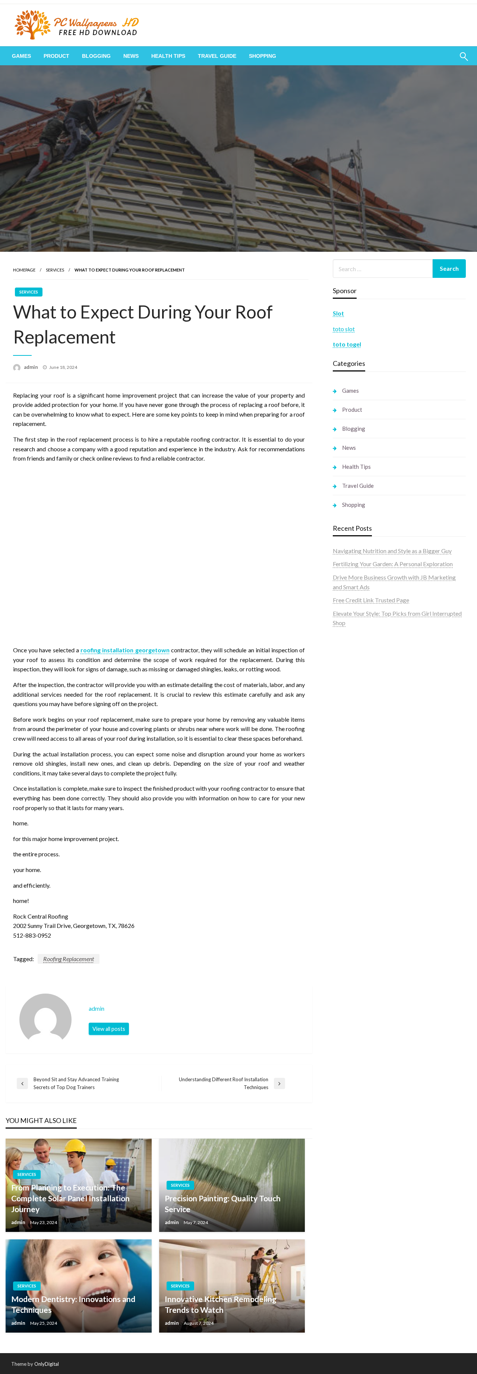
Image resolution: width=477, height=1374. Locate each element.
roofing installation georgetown (124, 649)
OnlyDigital (46, 1364)
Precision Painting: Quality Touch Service (223, 1203)
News (131, 56)
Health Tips (168, 56)
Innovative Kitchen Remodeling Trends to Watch (221, 1304)
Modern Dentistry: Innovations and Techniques (73, 1304)
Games (21, 56)
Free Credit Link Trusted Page (371, 599)
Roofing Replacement (68, 958)
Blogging (96, 56)
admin (31, 367)
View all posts (108, 1029)
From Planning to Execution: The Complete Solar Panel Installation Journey (70, 1198)
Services (55, 269)
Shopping (262, 56)
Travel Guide (217, 56)
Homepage (24, 269)
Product (56, 56)
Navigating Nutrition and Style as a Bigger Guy (392, 550)
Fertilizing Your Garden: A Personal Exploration (393, 563)
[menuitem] (21, 56)
